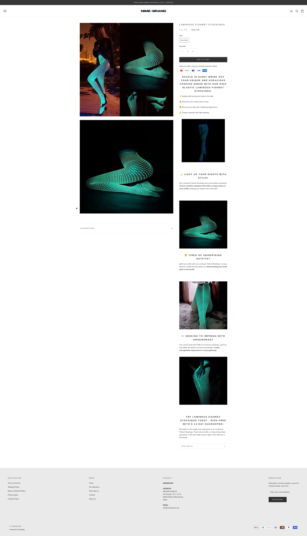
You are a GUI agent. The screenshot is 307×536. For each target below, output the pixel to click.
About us (92, 499)
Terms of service (14, 483)
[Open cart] (302, 11)
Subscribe (277, 499)
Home (91, 483)
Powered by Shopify (17, 529)
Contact (92, 495)
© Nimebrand (16, 526)
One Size (184, 40)
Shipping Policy (13, 487)
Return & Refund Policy (16, 491)
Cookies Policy (13, 499)
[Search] (297, 11)
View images (187, 446)
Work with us (94, 491)
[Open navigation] (5, 11)
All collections (94, 487)
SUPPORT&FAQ (87, 228)
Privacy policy (13, 495)
